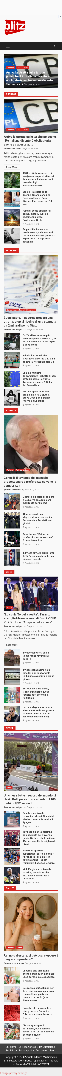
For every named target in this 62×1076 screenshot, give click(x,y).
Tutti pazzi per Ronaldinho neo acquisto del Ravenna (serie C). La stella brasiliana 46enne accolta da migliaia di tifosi (12, 838)
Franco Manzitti (13, 489)
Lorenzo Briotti (13, 148)
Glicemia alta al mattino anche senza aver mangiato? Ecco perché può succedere (12, 975)
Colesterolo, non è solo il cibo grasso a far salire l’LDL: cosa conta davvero (12, 1013)
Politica (10, 470)
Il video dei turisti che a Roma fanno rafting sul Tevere (12, 657)
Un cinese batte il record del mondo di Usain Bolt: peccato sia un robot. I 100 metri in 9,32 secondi (31, 762)
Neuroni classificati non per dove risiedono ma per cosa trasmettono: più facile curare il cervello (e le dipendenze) (12, 994)
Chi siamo (11, 1046)
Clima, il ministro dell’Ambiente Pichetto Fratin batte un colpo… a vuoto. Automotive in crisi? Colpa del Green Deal (12, 379)
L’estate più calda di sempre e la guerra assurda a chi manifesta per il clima (12, 501)
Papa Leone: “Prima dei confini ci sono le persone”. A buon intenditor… (12, 539)
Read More (11, 167)
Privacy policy (26, 1050)
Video (9, 607)
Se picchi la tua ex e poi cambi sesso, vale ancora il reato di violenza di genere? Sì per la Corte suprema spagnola (12, 236)
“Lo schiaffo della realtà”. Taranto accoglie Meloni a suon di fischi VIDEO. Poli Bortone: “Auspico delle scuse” (31, 594)
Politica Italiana (22, 470)
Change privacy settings (13, 1073)
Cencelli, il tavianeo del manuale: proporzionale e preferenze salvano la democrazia (31, 444)
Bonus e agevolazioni (16, 310)
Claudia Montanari (15, 963)
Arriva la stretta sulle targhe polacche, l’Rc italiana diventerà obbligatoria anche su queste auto (31, 116)
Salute (19, 948)
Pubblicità (11, 1050)
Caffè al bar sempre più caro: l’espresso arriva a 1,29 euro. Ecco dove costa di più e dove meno (12, 341)
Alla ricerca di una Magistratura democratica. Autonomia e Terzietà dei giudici (12, 520)
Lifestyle (10, 948)
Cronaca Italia (22, 68)
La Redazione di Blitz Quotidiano (37, 1046)
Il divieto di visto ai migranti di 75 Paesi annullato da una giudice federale (12, 557)
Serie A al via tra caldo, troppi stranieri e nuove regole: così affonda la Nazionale (12, 695)
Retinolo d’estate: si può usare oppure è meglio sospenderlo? (31, 922)
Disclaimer (42, 1050)
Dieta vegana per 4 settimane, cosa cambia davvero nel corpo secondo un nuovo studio (12, 1031)
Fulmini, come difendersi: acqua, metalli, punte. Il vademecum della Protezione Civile (29, 76)
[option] (31, 71)
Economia (31, 310)
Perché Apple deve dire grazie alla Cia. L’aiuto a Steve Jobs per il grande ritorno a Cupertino (12, 397)
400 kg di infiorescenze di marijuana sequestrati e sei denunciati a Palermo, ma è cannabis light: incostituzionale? (12, 180)
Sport (9, 788)
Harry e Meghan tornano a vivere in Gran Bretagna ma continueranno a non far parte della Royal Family (12, 714)
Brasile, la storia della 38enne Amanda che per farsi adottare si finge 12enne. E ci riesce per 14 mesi (12, 198)
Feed (52, 1050)
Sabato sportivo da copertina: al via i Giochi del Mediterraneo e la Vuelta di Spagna (12, 819)
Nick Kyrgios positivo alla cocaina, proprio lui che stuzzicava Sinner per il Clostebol (12, 875)
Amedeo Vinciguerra (18, 84)
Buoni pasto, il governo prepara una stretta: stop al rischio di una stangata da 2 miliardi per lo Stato (31, 284)
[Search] (55, 46)
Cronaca (10, 68)
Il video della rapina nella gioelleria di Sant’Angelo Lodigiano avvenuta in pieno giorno (12, 676)
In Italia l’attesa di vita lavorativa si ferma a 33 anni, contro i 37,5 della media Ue (12, 360)
